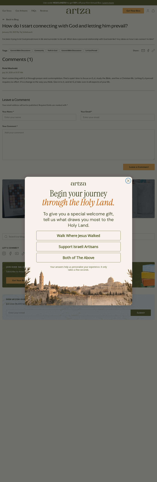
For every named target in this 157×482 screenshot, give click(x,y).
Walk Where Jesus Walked (78, 235)
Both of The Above (78, 257)
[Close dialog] (128, 180)
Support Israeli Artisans (78, 246)
